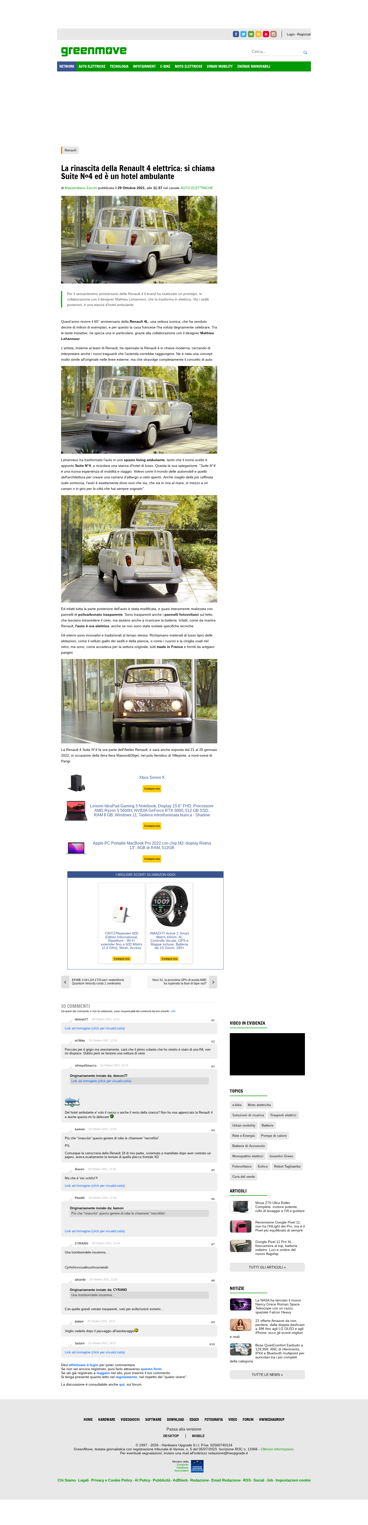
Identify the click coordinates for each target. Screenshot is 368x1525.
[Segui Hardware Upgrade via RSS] (258, 34)
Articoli (238, 1191)
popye (79, 1321)
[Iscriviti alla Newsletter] (251, 34)
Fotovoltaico (242, 1166)
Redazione (199, 1480)
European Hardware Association (181, 1467)
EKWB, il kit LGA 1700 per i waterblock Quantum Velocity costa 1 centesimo (98, 981)
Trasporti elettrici (283, 1115)
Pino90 (80, 1198)
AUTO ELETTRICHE (92, 66)
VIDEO (232, 1419)
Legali (83, 1480)
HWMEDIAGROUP (271, 1419)
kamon (80, 1129)
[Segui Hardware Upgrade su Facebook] (236, 34)
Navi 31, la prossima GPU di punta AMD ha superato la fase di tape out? (179, 981)
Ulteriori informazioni (277, 1449)
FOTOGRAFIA (214, 1419)
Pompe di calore (274, 1136)
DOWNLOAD (175, 1419)
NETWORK (66, 66)
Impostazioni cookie (293, 1480)
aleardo (80, 1279)
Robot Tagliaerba (287, 1166)
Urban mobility (243, 1125)
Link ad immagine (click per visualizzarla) (95, 1028)
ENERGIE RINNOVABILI (253, 66)
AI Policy (142, 1480)
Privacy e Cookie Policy (111, 1480)
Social (258, 1480)
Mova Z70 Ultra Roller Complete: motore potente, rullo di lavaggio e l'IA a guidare (280, 1207)
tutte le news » (267, 1375)
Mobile (198, 1436)
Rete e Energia (243, 1136)
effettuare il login (83, 1365)
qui (122, 1384)
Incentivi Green (281, 1156)
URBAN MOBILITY (220, 66)
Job (270, 1480)
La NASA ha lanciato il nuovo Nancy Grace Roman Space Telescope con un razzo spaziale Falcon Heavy (278, 1306)
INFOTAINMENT (144, 66)
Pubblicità (161, 1480)
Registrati (304, 34)
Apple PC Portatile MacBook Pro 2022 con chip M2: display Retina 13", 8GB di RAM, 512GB (152, 845)
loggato (103, 1373)
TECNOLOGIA (119, 66)
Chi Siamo (67, 1480)
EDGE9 (194, 1419)
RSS (247, 1480)
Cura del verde (243, 1177)
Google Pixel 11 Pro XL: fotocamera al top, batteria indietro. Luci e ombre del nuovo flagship (276, 1248)
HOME (88, 1419)
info (173, 1011)
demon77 (81, 1019)
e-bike (237, 1105)
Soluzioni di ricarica (248, 1115)
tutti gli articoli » (267, 1267)
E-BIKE (165, 66)
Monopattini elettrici (247, 1156)
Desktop (171, 1436)
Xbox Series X (152, 777)
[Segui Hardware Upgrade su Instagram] (273, 34)
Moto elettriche (259, 1105)
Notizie (237, 1288)
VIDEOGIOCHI (130, 1419)
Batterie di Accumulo (248, 1146)
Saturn (79, 1343)
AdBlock (180, 1480)
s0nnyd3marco (85, 1065)
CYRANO (81, 1243)
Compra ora (152, 788)
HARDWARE (106, 1419)
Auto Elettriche (196, 188)
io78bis (80, 1040)
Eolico (263, 1166)
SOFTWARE (153, 1419)
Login (291, 34)
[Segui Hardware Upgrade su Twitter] (243, 34)
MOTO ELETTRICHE (188, 66)
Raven (79, 1169)
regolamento (126, 1377)
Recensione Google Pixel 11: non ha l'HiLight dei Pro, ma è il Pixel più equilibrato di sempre (280, 1226)
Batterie (267, 1125)
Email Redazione (226, 1480)
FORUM (248, 1419)
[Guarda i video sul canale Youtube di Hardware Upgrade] (266, 34)
